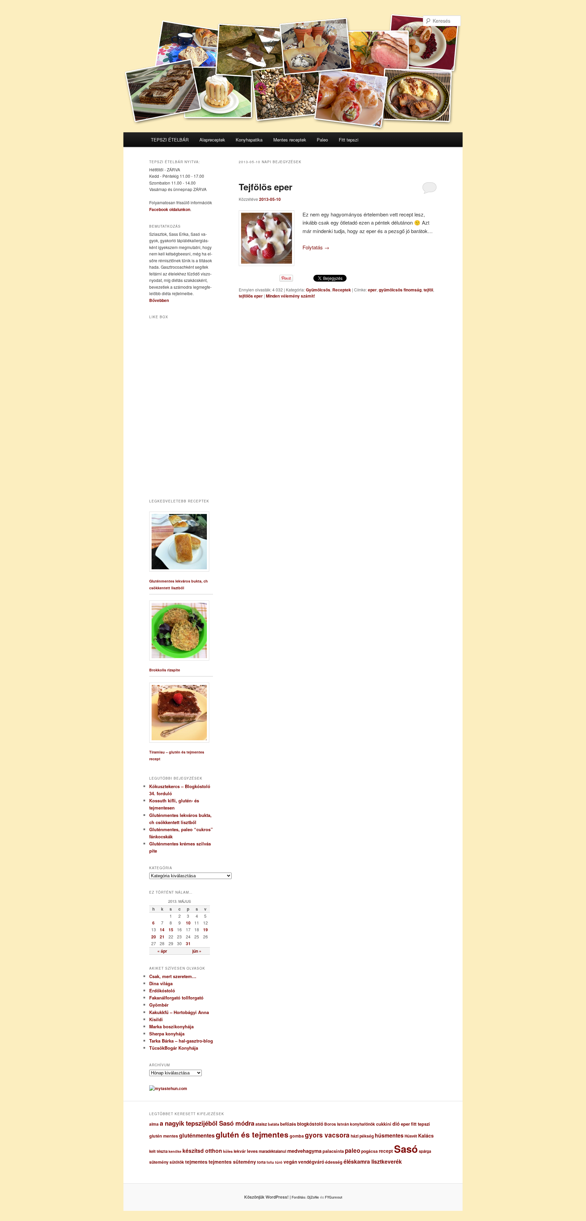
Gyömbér (159, 1004)
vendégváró (311, 1162)
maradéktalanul (272, 1151)
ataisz (261, 1124)
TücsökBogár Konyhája (173, 1048)
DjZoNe (313, 1197)
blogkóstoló (310, 1124)
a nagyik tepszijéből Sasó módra (207, 1123)
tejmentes (196, 1161)
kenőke (175, 1151)
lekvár (240, 1151)
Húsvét (411, 1136)
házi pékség (362, 1136)
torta (261, 1162)
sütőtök (177, 1162)
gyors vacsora (327, 1135)
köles (228, 1151)
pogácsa (369, 1151)
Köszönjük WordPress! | (275, 1197)
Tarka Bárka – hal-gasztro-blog (181, 1040)
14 (162, 930)
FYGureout (333, 1197)
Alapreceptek (212, 139)
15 (171, 930)
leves (252, 1151)
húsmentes (389, 1135)
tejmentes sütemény (232, 1161)
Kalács (426, 1135)
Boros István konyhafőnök (349, 1124)
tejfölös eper (251, 296)
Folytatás (315, 247)
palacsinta (333, 1151)
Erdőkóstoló (162, 990)
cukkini (383, 1124)
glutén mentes (163, 1136)
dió (396, 1123)
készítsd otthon (202, 1151)
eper (372, 290)
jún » (196, 951)
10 (188, 923)
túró (278, 1162)
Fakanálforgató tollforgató (176, 997)
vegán (290, 1161)
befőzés (288, 1124)
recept (386, 1151)
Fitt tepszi (348, 139)
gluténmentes (197, 1135)
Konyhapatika (249, 139)
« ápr (162, 951)
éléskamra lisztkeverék (373, 1161)
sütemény (159, 1162)
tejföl (428, 290)
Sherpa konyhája (166, 1033)
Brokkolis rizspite (164, 669)
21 (162, 937)
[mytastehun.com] (168, 1088)
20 (153, 937)
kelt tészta (158, 1151)
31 (188, 943)
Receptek (341, 290)
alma (154, 1124)
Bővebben (159, 300)
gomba (297, 1136)
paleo (352, 1150)
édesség (334, 1162)
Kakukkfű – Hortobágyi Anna (179, 1012)
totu (270, 1162)
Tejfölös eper (265, 186)
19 (205, 930)
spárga (425, 1151)
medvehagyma (304, 1151)
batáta (273, 1124)
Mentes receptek (289, 139)
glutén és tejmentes (252, 1134)
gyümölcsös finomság (400, 290)
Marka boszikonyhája (171, 1026)
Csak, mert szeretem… (172, 976)
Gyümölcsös (318, 290)
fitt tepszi (420, 1124)
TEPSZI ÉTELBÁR (170, 139)
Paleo (322, 139)
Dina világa (161, 983)
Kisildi (156, 1019)
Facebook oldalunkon (169, 209)
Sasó (406, 1149)
